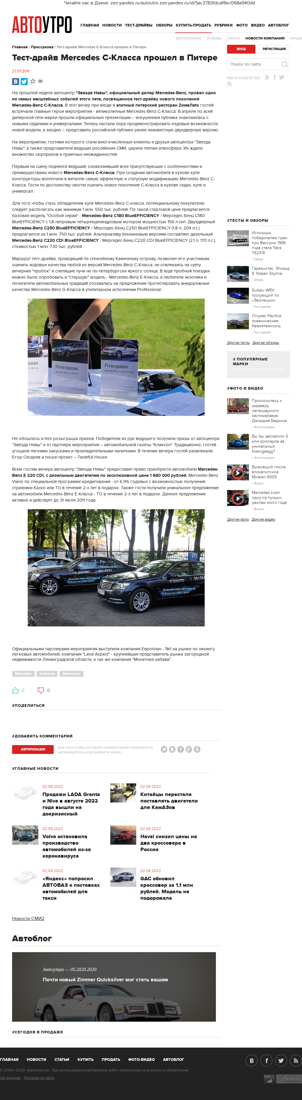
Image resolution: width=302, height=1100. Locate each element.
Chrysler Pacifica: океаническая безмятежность (267, 320)
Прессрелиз (42, 47)
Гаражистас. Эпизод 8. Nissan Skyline (271, 271)
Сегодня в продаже (39, 1032)
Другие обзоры (265, 342)
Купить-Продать (193, 25)
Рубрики (223, 25)
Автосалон (72, 673)
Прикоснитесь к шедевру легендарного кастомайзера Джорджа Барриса (269, 410)
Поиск (233, 38)
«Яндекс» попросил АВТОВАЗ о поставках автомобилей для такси (71, 888)
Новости (112, 25)
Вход (241, 49)
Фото (242, 25)
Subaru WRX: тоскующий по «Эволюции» (265, 295)
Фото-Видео (141, 1059)
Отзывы (214, 38)
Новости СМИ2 (28, 919)
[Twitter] (24, 81)
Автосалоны (188, 38)
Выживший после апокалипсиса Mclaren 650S (269, 471)
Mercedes (23, 673)
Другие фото (238, 519)
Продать (111, 1059)
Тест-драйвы (138, 25)
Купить (85, 1059)
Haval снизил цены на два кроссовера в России (168, 843)
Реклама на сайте (39, 1078)
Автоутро (12, 1058)
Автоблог (278, 25)
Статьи (62, 1059)
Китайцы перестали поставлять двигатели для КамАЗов (169, 801)
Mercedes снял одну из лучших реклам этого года (269, 497)
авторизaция (33, 749)
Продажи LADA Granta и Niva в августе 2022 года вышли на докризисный (71, 804)
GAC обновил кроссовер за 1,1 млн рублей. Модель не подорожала (166, 888)
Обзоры (164, 25)
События (47, 673)
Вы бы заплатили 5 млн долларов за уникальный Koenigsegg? (270, 444)
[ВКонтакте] (15, 81)
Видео (258, 25)
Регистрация (274, 49)
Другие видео (263, 519)
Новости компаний (265, 38)
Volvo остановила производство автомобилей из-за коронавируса (66, 846)
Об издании (10, 1078)
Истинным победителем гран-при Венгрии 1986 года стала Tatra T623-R (270, 242)
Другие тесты (238, 342)
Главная (90, 25)
